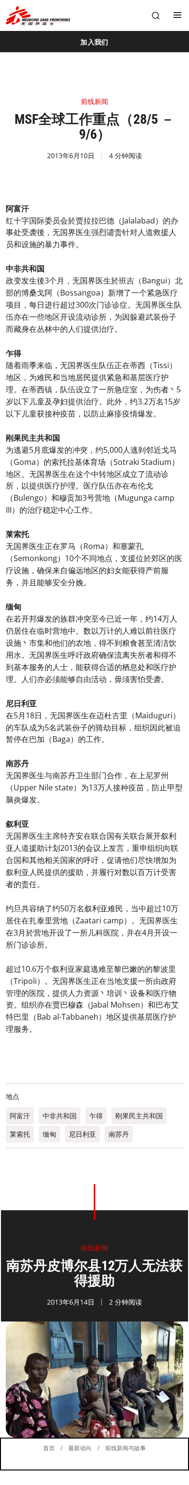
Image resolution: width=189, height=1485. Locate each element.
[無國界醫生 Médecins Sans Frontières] (38, 15)
